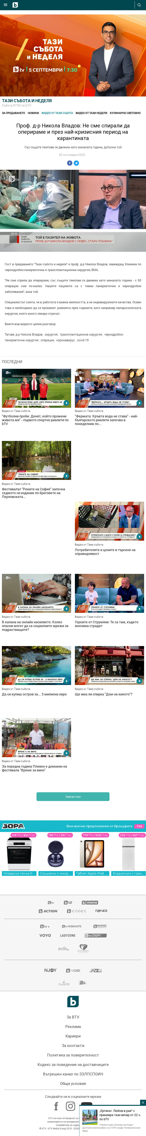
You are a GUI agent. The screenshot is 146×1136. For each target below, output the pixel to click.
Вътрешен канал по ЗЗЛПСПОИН (73, 1074)
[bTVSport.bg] (95, 935)
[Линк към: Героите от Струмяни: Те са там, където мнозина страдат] (109, 608)
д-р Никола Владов (29, 334)
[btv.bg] (51, 903)
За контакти (73, 1045)
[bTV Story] (76, 911)
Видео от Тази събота (57, 113)
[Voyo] (45, 935)
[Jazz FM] (95, 970)
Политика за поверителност (73, 1055)
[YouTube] (87, 1104)
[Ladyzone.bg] (68, 935)
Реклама (73, 1026)
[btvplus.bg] (45, 926)
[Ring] (101, 911)
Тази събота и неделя (27, 100)
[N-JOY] (50, 971)
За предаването (13, 113)
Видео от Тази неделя (91, 113)
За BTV (73, 1017)
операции (47, 340)
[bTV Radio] (73, 970)
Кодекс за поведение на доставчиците (73, 1064)
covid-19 (83, 340)
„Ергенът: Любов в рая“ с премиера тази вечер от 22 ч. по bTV (120, 1115)
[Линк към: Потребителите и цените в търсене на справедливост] (109, 536)
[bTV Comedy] (68, 903)
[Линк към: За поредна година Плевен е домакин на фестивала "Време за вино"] (36, 752)
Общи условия (73, 1083)
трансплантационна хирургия (81, 334)
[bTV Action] (48, 911)
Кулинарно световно (125, 113)
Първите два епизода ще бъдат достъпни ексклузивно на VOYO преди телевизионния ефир (111, 1127)
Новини (33, 113)
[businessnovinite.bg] (100, 926)
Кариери (73, 1036)
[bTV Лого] (73, 1001)
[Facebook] (57, 1104)
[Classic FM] (64, 982)
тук (139, 826)
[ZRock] (83, 983)
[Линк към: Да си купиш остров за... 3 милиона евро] (36, 680)
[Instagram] (71, 1104)
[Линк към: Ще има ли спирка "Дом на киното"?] (109, 680)
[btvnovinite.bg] (72, 926)
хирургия (51, 334)
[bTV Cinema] (90, 903)
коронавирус (65, 340)
